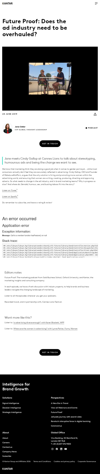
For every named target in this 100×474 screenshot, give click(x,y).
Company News (9, 452)
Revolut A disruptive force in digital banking (70, 421)
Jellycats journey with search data (66, 417)
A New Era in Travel (59, 403)
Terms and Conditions (42, 462)
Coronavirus (56, 426)
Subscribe (6, 456)
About (5, 438)
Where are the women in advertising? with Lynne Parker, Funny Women (45, 329)
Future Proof (56, 412)
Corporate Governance (87, 462)
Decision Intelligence (11, 408)
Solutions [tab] (7, 398)
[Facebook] (56, 449)
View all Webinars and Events (64, 408)
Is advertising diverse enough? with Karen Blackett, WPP (39, 323)
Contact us (7, 447)
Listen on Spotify (9, 197)
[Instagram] (52, 449)
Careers (5, 443)
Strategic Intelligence (12, 412)
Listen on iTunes (9, 191)
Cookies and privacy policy (64, 462)
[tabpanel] (25, 408)
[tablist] (50, 424)
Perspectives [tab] (57, 398)
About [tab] (5, 433)
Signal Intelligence (10, 403)
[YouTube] (61, 449)
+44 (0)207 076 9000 (61, 444)
